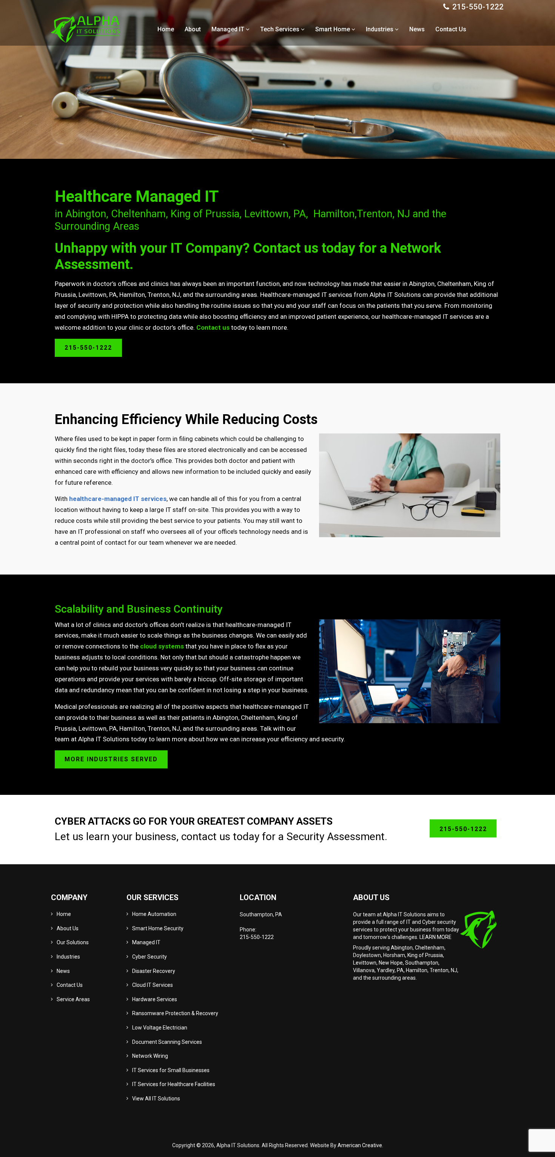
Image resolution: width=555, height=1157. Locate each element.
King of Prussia (425, 955)
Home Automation (154, 914)
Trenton (439, 970)
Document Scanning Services (167, 1042)
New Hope (391, 963)
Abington (402, 948)
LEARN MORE (435, 937)
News (63, 971)
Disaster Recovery (153, 971)
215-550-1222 (478, 6)
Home (64, 914)
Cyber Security (149, 957)
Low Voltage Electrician (159, 1028)
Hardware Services (154, 999)
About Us (68, 928)
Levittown (364, 963)
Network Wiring (150, 1056)
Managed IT (146, 942)
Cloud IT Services (152, 985)
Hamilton (416, 970)
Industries (68, 957)
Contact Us (70, 985)
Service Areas (73, 999)
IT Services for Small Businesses (171, 1070)
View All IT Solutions (156, 1099)
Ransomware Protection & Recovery (175, 1013)
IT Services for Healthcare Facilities (173, 1084)
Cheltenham (429, 948)
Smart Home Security (157, 928)
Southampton (421, 963)
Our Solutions (73, 942)
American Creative (360, 1145)
